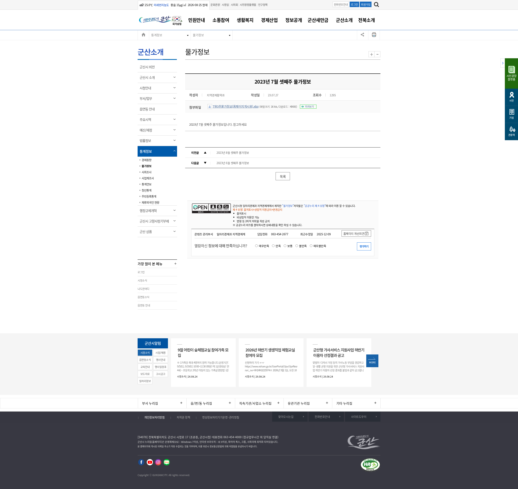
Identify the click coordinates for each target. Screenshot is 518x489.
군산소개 (344, 19)
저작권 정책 (183, 417)
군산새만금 (318, 19)
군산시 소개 (148, 79)
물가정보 (198, 35)
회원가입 (365, 4)
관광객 (511, 135)
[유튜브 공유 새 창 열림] (150, 462)
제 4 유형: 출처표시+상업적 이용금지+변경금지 (257, 209)
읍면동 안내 (148, 110)
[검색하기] (376, 5)
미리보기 (309, 106)
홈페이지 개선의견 (353, 233)
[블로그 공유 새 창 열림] (166, 462)
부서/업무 (147, 100)
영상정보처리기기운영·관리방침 (220, 417)
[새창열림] (177, 21)
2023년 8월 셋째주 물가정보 (233, 153)
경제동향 (146, 160)
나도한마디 (143, 289)
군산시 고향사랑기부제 (155, 223)
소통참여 (220, 19)
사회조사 (146, 172)
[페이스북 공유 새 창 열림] (141, 462)
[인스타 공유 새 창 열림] (158, 462)
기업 (511, 118)
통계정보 (156, 35)
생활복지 (245, 19)
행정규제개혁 (149, 212)
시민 (511, 100)
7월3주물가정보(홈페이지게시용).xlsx (235, 106)
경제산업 (269, 19)
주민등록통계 (149, 196)
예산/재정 (147, 131)
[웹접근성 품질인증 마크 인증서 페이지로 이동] (370, 465)
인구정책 (262, 4)
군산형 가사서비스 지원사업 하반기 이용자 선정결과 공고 (338, 352)
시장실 (225, 4)
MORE (372, 362)
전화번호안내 (341, 4)
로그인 (354, 4)
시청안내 (147, 89)
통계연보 (146, 184)
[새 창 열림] (211, 208)
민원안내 (196, 19)
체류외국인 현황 (150, 202)
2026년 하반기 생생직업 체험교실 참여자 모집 (270, 352)
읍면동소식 (143, 297)
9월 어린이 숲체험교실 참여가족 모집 (203, 352)
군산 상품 (147, 233)
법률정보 (147, 142)
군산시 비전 (148, 68)
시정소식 (142, 280)
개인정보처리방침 (154, 417)
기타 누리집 (344, 403)
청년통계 (146, 190)
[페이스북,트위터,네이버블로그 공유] (362, 35)
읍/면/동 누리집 (201, 403)
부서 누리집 (150, 403)
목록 (283, 176)
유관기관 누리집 (299, 403)
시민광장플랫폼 (248, 4)
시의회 (234, 4)
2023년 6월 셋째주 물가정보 (233, 163)
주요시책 (147, 121)
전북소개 (366, 19)
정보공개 (293, 19)
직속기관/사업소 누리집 (255, 403)
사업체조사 (148, 178)
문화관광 (215, 4)
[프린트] (374, 35)
